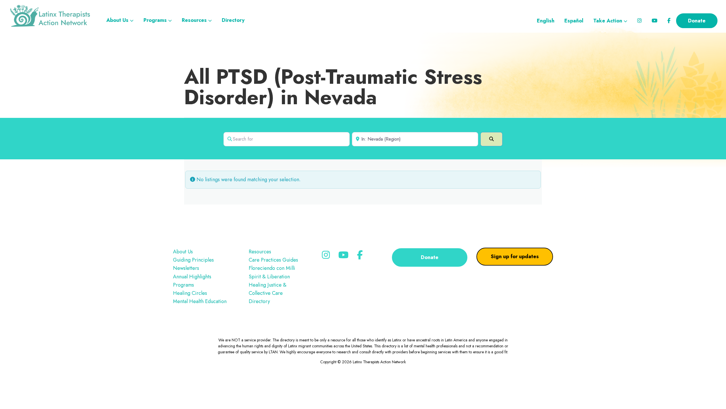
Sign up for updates (515, 256)
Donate (429, 257)
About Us (183, 251)
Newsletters (186, 268)
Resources (260, 251)
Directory (259, 301)
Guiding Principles (193, 260)
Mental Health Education (200, 301)
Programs (183, 285)
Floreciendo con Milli (272, 268)
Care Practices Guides (273, 260)
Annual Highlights (192, 276)
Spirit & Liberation (269, 276)
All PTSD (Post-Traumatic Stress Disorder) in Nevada (333, 87)
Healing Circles (190, 293)
